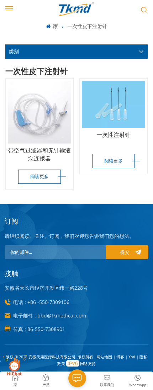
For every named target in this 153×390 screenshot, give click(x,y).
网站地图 (104, 356)
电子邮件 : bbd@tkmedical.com (49, 315)
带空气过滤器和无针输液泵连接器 (39, 154)
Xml (131, 356)
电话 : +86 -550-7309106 (41, 302)
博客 (120, 356)
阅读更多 (39, 176)
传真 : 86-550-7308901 (39, 329)
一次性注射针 (113, 135)
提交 (125, 252)
